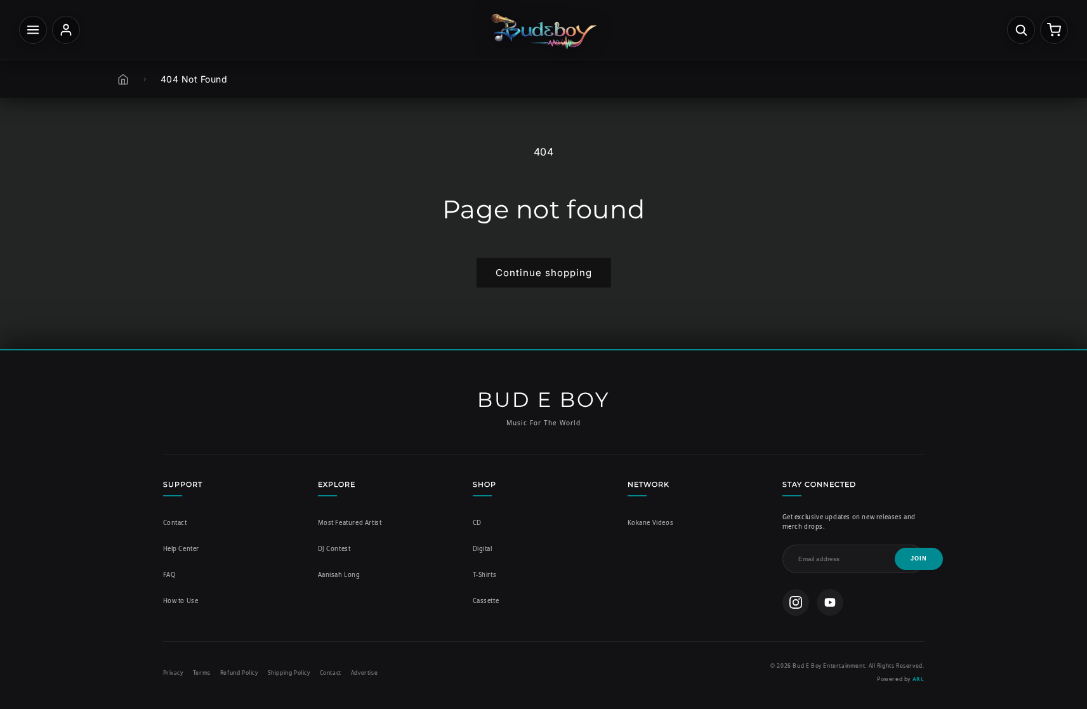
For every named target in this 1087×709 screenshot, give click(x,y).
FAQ (169, 575)
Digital (482, 549)
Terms (202, 672)
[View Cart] (1054, 30)
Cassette (486, 601)
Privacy (173, 672)
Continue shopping (544, 273)
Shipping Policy (289, 672)
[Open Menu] (33, 30)
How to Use (181, 601)
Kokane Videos (651, 523)
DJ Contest (334, 549)
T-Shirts (485, 575)
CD (477, 523)
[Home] (123, 79)
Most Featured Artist (350, 523)
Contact (175, 523)
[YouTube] (830, 602)
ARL (918, 678)
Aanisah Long (339, 575)
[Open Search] (1021, 30)
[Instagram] (795, 602)
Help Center (181, 549)
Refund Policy (239, 672)
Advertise (364, 672)
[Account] (66, 30)
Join (919, 558)
